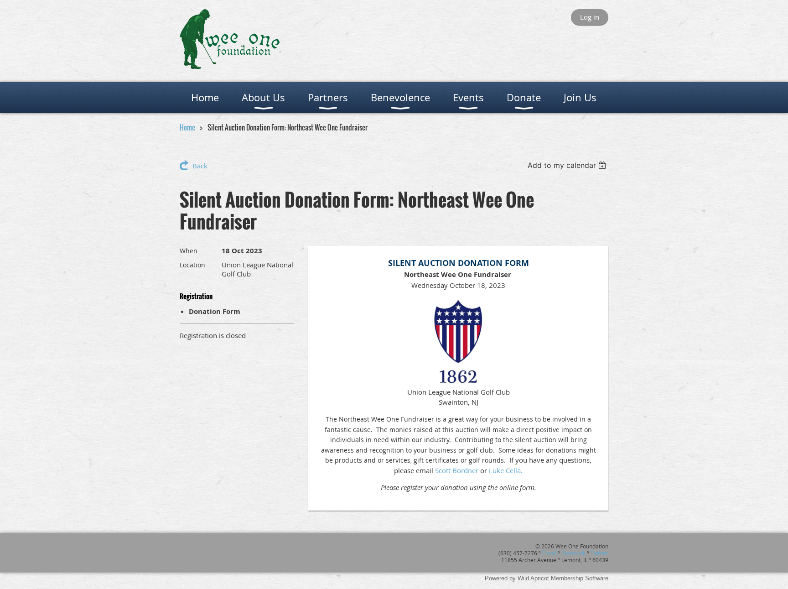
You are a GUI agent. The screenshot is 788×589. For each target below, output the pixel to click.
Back (199, 165)
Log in (589, 16)
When (188, 250)
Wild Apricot (533, 578)
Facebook (573, 553)
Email (549, 553)
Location (192, 265)
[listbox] (568, 165)
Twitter (599, 553)
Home (187, 127)
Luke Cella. (506, 470)
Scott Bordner (456, 470)
